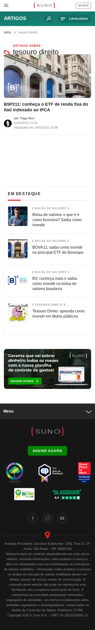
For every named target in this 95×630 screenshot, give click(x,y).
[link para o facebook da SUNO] (33, 518)
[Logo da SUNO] (44, 5)
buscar (49, 19)
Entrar (83, 5)
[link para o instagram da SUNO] (47, 518)
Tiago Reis (27, 118)
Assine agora (48, 451)
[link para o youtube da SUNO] (62, 518)
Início (7, 32)
